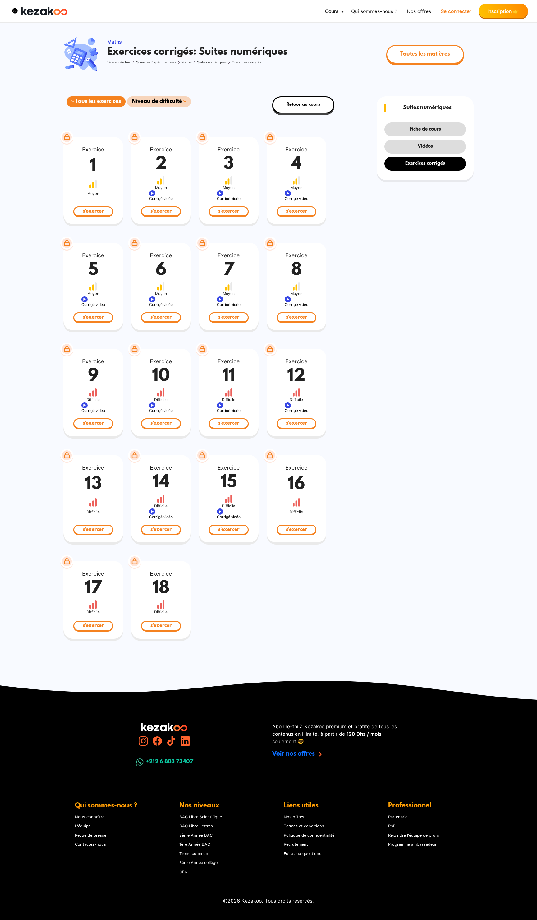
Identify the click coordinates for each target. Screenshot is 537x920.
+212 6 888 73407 (169, 762)
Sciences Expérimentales (156, 62)
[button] (15, 11)
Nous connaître (89, 816)
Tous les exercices (97, 102)
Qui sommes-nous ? (374, 10)
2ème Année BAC (196, 835)
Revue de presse (90, 835)
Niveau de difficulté (157, 102)
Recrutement (296, 844)
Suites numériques (212, 62)
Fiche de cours (425, 129)
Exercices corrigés (246, 62)
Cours (331, 10)
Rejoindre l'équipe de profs (413, 835)
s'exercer (93, 211)
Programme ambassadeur (412, 844)
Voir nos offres (294, 754)
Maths (186, 62)
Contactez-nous (90, 844)
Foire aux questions (302, 853)
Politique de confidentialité (309, 835)
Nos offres (419, 10)
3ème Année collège (198, 862)
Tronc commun (193, 853)
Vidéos (425, 146)
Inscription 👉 (503, 10)
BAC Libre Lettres (196, 825)
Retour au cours (303, 104)
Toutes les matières (425, 54)
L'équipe (83, 825)
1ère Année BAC (194, 844)
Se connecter (456, 10)
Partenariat (398, 816)
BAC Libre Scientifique (200, 816)
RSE (392, 825)
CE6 (183, 871)
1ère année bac (119, 62)
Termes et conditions (304, 825)
